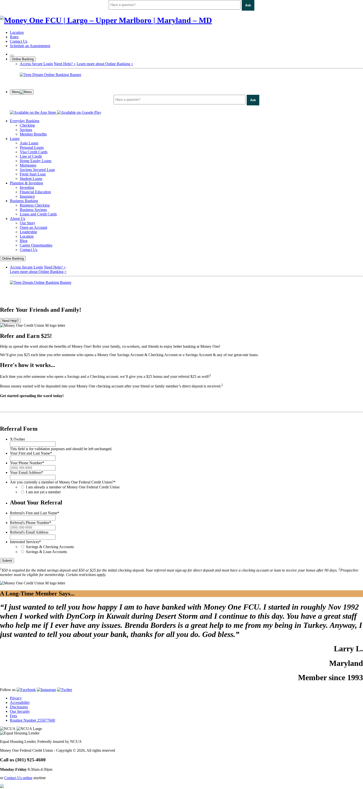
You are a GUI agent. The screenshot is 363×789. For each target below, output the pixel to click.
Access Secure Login (36, 64)
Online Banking (23, 59)
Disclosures (19, 707)
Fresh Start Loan (33, 174)
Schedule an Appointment (30, 46)
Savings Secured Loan (37, 170)
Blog (23, 241)
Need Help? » (65, 64)
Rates (14, 37)
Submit (7, 560)
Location (17, 32)
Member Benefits (33, 134)
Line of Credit (31, 156)
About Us (17, 218)
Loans (15, 138)
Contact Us (18, 41)
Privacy (16, 698)
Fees (13, 716)
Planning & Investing (26, 183)
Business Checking (35, 205)
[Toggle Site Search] (12, 55)
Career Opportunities (36, 245)
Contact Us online (18, 778)
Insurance (27, 196)
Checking (27, 125)
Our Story (27, 223)
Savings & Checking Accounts (50, 547)
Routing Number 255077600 (32, 720)
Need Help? (10, 321)
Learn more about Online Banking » (105, 64)
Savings (26, 130)
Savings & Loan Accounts (46, 552)
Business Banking (24, 201)
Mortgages (28, 165)
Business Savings (33, 210)
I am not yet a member (43, 492)
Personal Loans (32, 147)
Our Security (20, 711)
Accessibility (20, 702)
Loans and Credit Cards (38, 214)
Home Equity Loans (35, 161)
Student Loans (31, 178)
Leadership (28, 232)
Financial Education (35, 192)
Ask (248, 5)
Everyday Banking (24, 121)
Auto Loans (29, 143)
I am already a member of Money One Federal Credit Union (73, 487)
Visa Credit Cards (33, 152)
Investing (27, 187)
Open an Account (33, 227)
